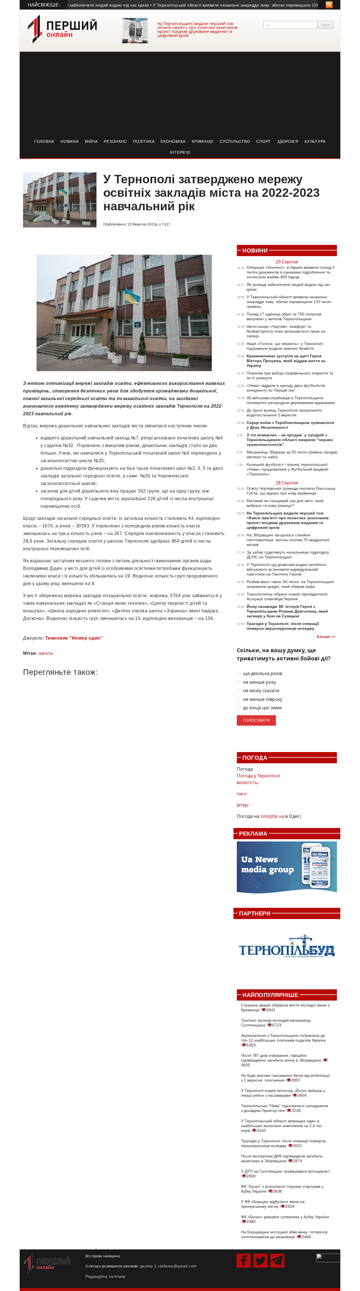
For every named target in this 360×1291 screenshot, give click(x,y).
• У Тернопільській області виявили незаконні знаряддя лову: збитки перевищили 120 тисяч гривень (235, 5)
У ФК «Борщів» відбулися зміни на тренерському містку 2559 (273, 1204)
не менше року (259, 682)
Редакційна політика (105, 1276)
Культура (315, 141)
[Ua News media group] (286, 870)
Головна (44, 141)
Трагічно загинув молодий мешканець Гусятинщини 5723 (276, 1022)
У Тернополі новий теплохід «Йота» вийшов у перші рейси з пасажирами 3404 (283, 1093)
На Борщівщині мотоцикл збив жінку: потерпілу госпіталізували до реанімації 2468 (284, 1234)
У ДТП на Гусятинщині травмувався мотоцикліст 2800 (285, 1173)
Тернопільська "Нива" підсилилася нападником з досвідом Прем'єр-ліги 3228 (284, 1108)
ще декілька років (262, 673)
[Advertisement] (180, 94)
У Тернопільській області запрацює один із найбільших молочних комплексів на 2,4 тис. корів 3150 (282, 1126)
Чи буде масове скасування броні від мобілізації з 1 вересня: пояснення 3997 (285, 1077)
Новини (69, 141)
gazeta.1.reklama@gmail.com (168, 1266)
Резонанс (115, 141)
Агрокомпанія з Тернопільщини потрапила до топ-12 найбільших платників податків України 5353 (283, 1040)
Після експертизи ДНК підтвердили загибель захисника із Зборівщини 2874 (282, 1158)
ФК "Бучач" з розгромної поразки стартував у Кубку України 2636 (282, 1188)
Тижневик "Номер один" (74, 638)
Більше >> (326, 637)
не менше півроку (262, 699)
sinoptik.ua (272, 816)
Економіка (173, 141)
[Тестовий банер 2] (286, 951)
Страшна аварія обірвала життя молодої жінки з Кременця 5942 (285, 1007)
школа (46, 653)
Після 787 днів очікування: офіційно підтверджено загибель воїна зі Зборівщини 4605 (281, 1060)
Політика (143, 141)
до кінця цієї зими (262, 708)
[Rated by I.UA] (328, 1257)
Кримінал (202, 141)
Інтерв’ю (180, 152)
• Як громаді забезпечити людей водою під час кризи (82, 5)
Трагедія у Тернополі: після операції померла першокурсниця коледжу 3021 (283, 1143)
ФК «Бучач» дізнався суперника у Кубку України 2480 (285, 1219)
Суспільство (235, 141)
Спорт (263, 141)
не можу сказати (261, 691)
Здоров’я (287, 141)
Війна (91, 141)
